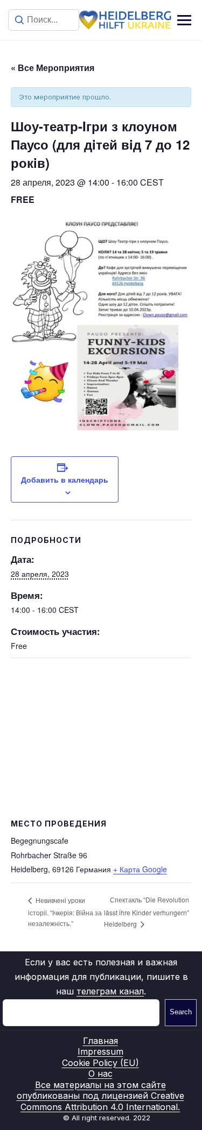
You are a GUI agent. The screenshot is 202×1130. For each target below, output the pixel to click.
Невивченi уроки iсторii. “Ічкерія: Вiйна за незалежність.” (65, 911)
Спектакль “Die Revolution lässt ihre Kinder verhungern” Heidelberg (146, 911)
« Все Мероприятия (52, 67)
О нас (100, 1073)
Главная (100, 1040)
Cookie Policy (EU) (100, 1062)
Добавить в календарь (64, 479)
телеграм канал (110, 991)
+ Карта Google (140, 869)
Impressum (100, 1051)
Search (181, 1012)
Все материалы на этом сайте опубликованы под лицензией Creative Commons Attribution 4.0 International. (100, 1095)
